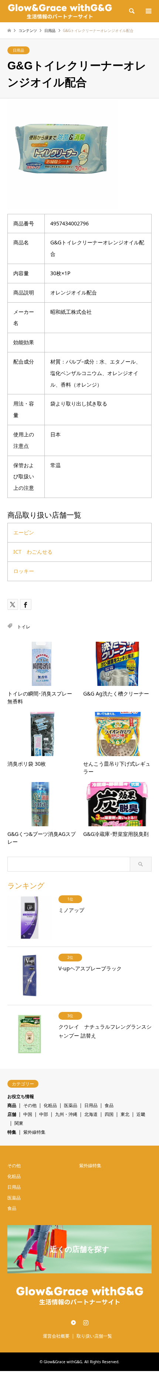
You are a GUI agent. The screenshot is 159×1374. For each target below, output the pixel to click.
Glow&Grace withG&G (63, 1361)
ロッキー (23, 570)
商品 (11, 1105)
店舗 (11, 1114)
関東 (18, 1123)
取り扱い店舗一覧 (94, 1336)
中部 (43, 1114)
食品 (109, 1105)
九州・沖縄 (66, 1114)
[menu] (148, 11)
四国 (109, 1114)
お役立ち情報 (20, 1096)
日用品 (18, 50)
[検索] (131, 11)
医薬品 (70, 1105)
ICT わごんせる (33, 551)
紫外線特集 (34, 1132)
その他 (30, 1105)
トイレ (23, 626)
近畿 (140, 1114)
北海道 (91, 1114)
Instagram (85, 1322)
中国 (27, 1114)
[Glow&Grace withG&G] (59, 11)
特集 (11, 1132)
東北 (125, 1114)
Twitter (73, 1322)
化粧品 (50, 1105)
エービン (23, 532)
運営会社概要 (56, 1336)
